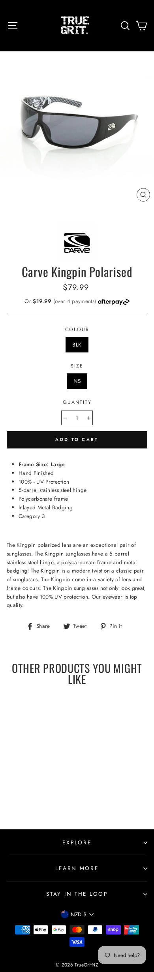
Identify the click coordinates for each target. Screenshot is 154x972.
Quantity (77, 402)
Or (61, 301)
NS (77, 381)
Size (77, 365)
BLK (76, 344)
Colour (77, 329)
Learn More (76, 868)
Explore (76, 842)
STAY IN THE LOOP (77, 894)
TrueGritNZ (86, 964)
